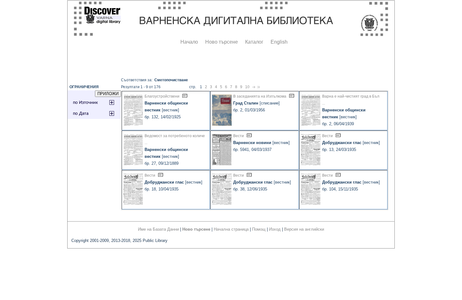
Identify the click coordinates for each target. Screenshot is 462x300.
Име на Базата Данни (158, 229)
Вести (238, 136)
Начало (189, 42)
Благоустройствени (162, 96)
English (279, 42)
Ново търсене (221, 42)
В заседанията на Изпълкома (259, 96)
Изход (275, 229)
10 (247, 87)
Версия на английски (304, 229)
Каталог (254, 42)
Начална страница (231, 229)
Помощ (259, 229)
